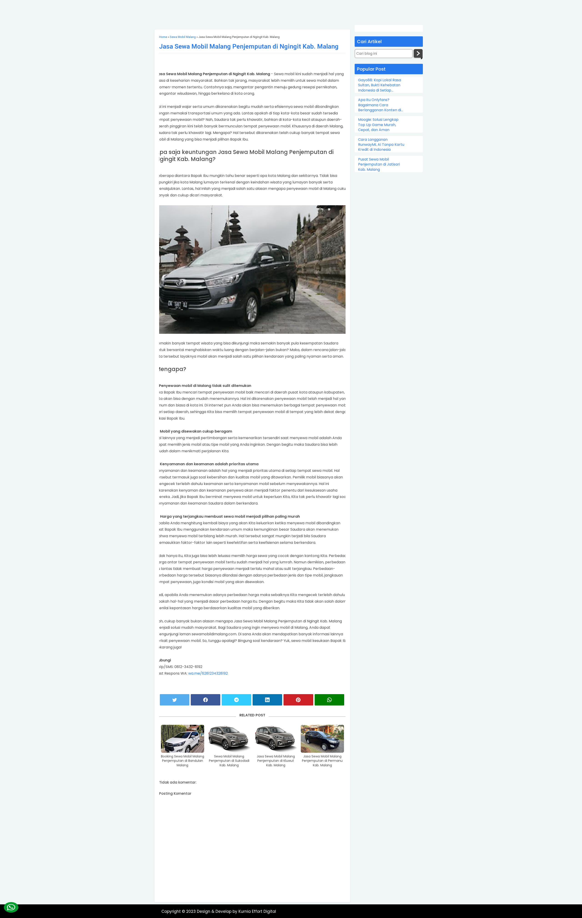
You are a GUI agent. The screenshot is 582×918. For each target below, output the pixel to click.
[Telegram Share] (236, 699)
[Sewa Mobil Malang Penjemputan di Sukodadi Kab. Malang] (229, 738)
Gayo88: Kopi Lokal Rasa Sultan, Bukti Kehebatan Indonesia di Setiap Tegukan (379, 85)
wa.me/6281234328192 (208, 673)
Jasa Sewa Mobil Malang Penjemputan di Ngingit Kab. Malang (249, 46)
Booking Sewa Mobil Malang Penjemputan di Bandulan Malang (182, 760)
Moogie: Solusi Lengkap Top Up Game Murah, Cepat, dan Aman (378, 124)
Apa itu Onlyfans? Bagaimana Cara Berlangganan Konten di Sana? (379, 105)
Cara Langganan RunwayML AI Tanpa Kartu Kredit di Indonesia (381, 144)
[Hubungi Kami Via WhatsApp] (11, 907)
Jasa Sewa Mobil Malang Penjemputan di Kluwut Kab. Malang (276, 760)
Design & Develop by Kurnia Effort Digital (236, 911)
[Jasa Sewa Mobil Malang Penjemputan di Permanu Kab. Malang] (322, 738)
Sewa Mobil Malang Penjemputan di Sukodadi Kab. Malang (229, 760)
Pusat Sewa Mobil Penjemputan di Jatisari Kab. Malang (379, 164)
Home (163, 37)
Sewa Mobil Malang (183, 37)
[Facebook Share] (205, 699)
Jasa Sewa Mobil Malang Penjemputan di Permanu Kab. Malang (322, 760)
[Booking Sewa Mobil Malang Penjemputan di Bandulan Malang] (182, 738)
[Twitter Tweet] (174, 699)
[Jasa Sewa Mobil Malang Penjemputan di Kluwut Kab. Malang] (275, 738)
